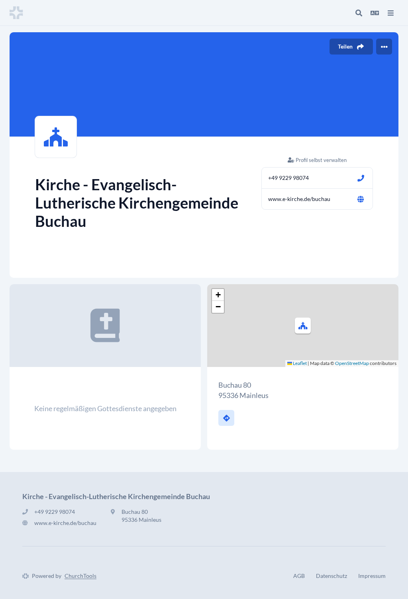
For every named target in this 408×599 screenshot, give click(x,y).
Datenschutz (331, 575)
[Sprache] (374, 13)
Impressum (372, 575)
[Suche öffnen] (359, 13)
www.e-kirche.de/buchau (299, 198)
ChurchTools (80, 575)
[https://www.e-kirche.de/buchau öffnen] (360, 199)
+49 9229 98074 (288, 177)
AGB (299, 575)
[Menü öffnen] (390, 13)
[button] (303, 326)
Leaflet (299, 363)
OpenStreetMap (352, 363)
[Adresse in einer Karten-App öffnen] (226, 418)
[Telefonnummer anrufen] (360, 177)
